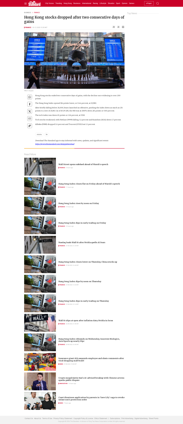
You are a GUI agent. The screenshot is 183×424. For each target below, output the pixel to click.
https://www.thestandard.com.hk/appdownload (54, 144)
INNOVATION (63, 383)
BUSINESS (27, 12)
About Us (37, 418)
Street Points (153, 418)
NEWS (61, 364)
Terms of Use (47, 418)
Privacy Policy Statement (62, 418)
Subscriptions (115, 418)
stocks (39, 134)
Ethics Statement (100, 418)
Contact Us (29, 418)
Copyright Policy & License (83, 418)
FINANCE (37, 12)
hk (47, 134)
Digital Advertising (141, 418)
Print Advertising (127, 418)
